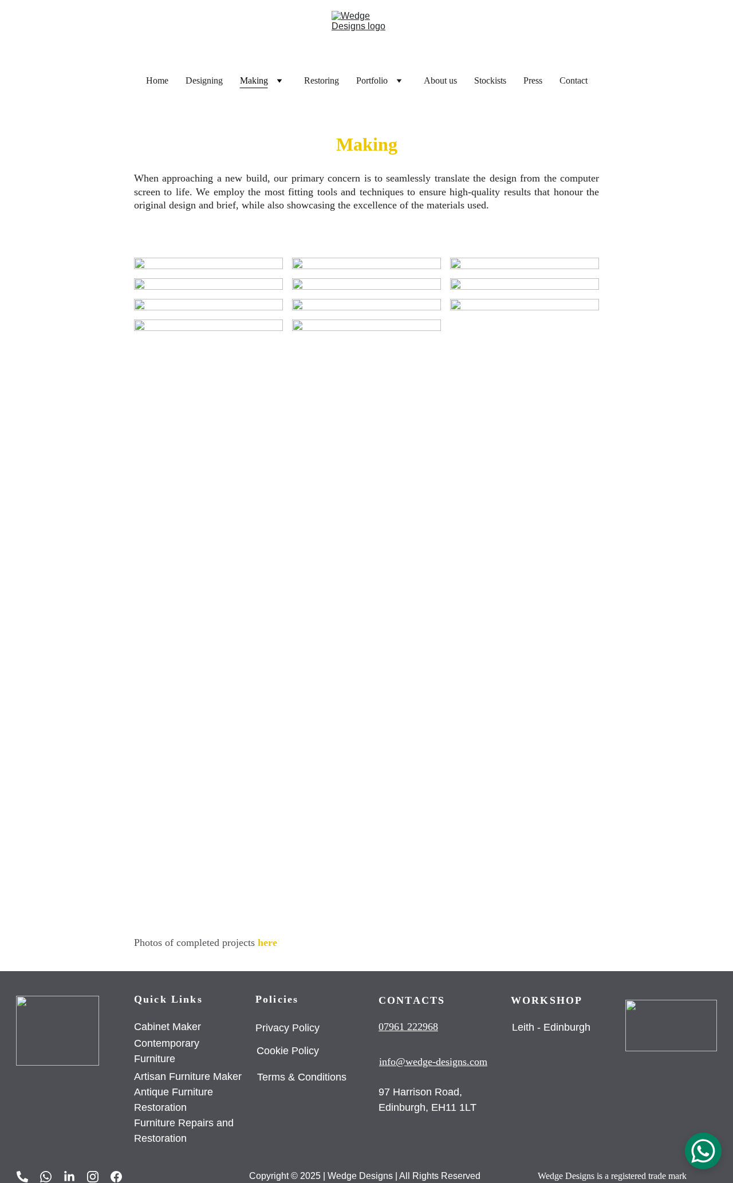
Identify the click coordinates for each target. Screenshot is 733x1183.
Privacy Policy (288, 1028)
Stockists (490, 80)
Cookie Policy (288, 1050)
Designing (204, 80)
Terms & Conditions (301, 1077)
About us (440, 80)
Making (254, 80)
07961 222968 (408, 1026)
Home (157, 80)
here (267, 942)
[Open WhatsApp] (703, 1151)
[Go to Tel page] (28, 1176)
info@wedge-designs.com (433, 1061)
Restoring (321, 80)
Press (532, 80)
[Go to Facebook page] (116, 1176)
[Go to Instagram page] (98, 1176)
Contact (573, 80)
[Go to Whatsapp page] (51, 1176)
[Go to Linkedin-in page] (75, 1176)
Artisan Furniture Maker (189, 1076)
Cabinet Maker (167, 1026)
